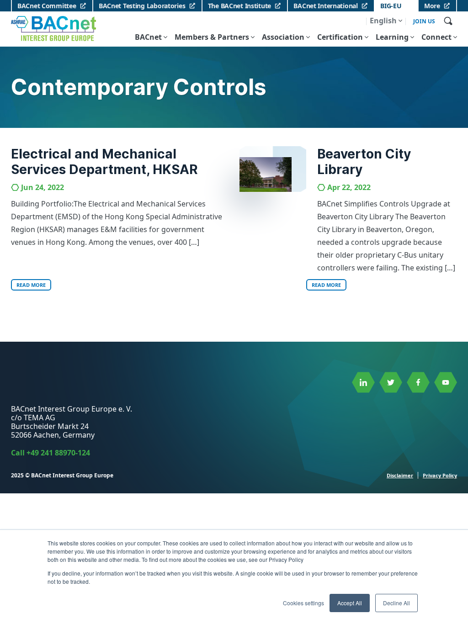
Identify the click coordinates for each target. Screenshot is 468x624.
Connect (436, 37)
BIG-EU (390, 5)
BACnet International (325, 5)
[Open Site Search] (448, 20)
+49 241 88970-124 (58, 453)
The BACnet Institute (239, 5)
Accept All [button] (349, 603)
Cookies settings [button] (303, 603)
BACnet (148, 37)
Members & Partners (212, 37)
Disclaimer (400, 475)
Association (283, 37)
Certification (340, 37)
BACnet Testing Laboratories (142, 5)
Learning (392, 37)
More (432, 5)
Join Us (424, 21)
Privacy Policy (440, 475)
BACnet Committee (46, 5)
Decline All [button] (396, 603)
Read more (31, 284)
